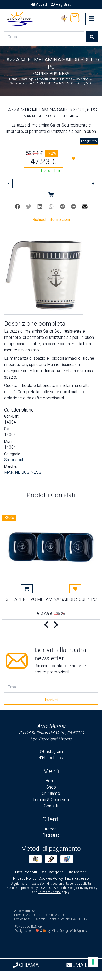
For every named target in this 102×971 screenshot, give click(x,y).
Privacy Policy (87, 888)
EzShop (36, 926)
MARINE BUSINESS (22, 472)
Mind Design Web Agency (69, 930)
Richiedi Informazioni (51, 219)
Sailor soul (13, 460)
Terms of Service (49, 892)
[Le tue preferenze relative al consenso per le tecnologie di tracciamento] (93, 962)
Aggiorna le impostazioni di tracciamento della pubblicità (51, 883)
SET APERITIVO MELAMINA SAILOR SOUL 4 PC (51, 600)
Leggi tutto (89, 141)
